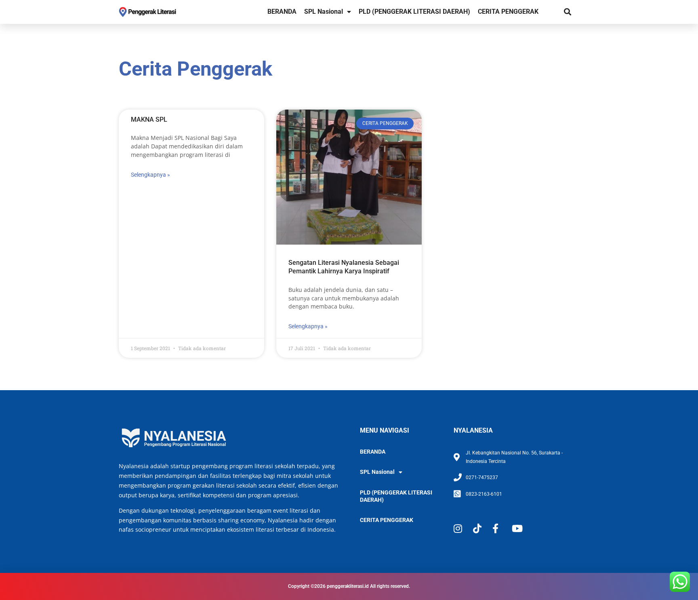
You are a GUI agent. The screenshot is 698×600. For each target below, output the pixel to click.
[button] (567, 12)
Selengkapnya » (150, 174)
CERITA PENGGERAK (508, 11)
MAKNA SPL (149, 119)
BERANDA (281, 11)
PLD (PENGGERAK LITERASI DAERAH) (414, 11)
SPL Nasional (323, 11)
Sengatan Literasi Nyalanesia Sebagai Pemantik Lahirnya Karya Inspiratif (343, 267)
